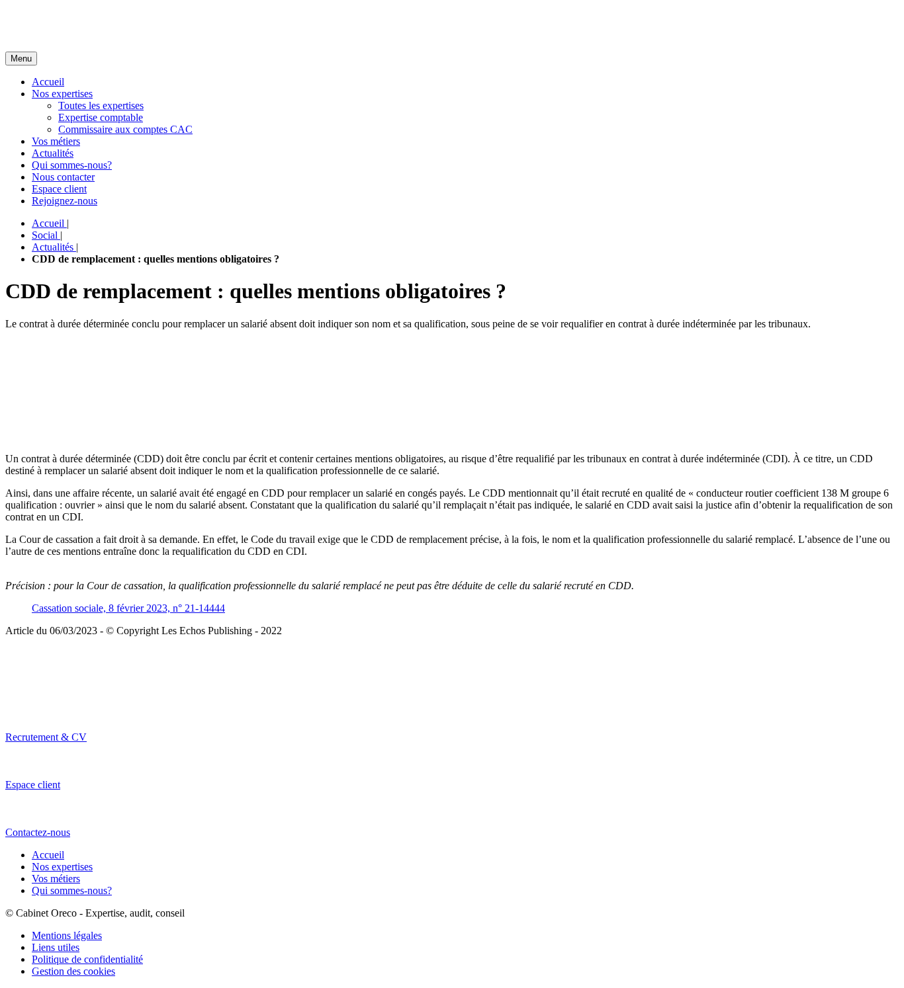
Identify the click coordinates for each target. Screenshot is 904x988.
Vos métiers (56, 141)
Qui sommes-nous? (72, 165)
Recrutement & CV (46, 737)
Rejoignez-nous (64, 200)
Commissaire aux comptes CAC (125, 129)
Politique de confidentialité (87, 959)
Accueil (48, 81)
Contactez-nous (37, 832)
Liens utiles (55, 947)
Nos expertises (62, 93)
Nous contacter (63, 177)
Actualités (52, 153)
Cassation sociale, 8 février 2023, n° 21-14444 (128, 608)
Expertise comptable (100, 117)
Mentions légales (67, 935)
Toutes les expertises (101, 105)
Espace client (59, 188)
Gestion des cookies (73, 971)
